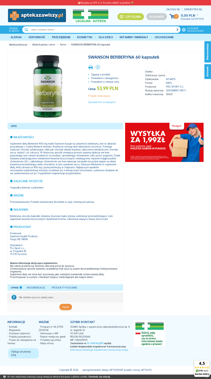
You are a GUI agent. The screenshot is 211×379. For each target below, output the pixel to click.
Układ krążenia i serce (43, 44)
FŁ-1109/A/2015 (95, 343)
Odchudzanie (164, 37)
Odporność (36, 37)
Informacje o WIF (49, 333)
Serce (63, 44)
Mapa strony (47, 343)
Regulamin (14, 330)
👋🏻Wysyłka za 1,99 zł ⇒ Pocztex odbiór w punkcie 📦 (105, 2)
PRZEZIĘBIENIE (61, 37)
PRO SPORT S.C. (175, 86)
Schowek (156, 16)
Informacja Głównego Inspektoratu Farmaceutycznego (99, 349)
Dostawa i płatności (19, 333)
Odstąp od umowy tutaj (21, 353)
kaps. (169, 82)
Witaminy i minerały (134, 37)
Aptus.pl (146, 369)
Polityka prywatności (20, 336)
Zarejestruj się (193, 9)
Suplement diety (176, 90)
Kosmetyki (84, 37)
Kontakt (13, 326)
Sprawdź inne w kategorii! (102, 102)
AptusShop (116, 369)
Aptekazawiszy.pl (18, 44)
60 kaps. (171, 79)
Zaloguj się (173, 9)
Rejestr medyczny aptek (53, 336)
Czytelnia (133, 16)
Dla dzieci (106, 37)
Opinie (65, 307)
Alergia (16, 37)
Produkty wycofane (50, 340)
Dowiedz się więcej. (99, 376)
